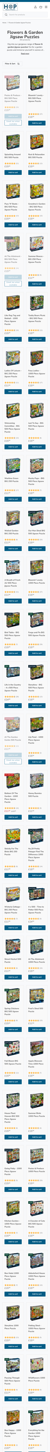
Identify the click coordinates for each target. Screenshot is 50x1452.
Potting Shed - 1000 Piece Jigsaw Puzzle (36, 1328)
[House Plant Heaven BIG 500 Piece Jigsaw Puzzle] (13, 1100)
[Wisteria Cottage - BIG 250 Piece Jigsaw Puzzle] (13, 894)
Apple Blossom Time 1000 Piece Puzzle (35, 1064)
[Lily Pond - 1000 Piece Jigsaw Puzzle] (37, 724)
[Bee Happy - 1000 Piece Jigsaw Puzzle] (13, 1417)
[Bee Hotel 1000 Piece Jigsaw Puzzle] (13, 1260)
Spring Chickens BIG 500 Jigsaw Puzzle (11, 1011)
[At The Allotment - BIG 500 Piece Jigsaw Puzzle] (13, 243)
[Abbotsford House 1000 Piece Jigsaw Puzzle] (37, 1260)
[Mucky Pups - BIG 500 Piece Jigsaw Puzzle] (37, 465)
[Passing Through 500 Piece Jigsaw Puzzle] (13, 1365)
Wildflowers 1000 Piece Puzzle (36, 1379)
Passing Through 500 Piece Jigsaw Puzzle (12, 1381)
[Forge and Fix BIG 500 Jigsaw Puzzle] (37, 620)
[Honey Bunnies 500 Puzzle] (37, 780)
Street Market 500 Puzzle (12, 960)
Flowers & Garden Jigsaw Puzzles (20, 22)
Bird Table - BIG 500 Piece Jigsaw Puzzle (12, 635)
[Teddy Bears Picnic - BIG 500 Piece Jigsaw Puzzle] (37, 303)
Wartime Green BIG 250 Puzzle (11, 480)
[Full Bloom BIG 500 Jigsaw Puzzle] (13, 1048)
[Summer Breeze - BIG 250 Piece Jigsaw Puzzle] (37, 243)
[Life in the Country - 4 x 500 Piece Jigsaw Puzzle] (13, 672)
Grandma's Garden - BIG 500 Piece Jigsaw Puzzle (36, 207)
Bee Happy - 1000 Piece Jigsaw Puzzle (12, 1433)
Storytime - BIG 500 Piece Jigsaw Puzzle (36, 687)
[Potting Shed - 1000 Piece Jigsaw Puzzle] (37, 1313)
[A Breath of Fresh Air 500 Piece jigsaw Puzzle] (13, 567)
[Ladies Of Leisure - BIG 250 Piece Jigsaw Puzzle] (13, 358)
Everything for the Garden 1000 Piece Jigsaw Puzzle (36, 1434)
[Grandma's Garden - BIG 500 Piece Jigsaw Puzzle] (37, 191)
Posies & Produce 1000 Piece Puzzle (36, 1170)
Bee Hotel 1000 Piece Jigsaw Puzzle (11, 1276)
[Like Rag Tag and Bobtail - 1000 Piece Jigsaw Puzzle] (13, 303)
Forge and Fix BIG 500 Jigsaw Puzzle (36, 634)
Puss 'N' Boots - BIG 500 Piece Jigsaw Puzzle (11, 207)
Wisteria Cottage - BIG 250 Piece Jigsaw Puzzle (12, 909)
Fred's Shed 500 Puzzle (35, 1010)
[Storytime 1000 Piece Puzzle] (13, 1313)
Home (4, 22)
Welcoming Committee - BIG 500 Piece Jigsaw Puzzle (12, 427)
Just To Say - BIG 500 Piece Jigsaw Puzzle (36, 426)
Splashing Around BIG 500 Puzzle (12, 156)
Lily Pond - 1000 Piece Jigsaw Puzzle (35, 740)
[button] (13, 122)
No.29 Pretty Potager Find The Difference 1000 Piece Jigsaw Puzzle (36, 854)
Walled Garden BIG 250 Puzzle (11, 532)
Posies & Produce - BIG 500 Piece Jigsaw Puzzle (12, 98)
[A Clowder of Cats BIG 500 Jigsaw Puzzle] (37, 1208)
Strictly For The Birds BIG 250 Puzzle (11, 851)
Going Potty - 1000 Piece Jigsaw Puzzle (13, 1171)
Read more (25, 53)
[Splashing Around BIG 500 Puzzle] (13, 142)
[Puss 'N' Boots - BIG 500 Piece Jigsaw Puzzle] (13, 191)
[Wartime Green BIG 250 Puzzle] (13, 465)
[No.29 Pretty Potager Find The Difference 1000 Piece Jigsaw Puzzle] (37, 836)
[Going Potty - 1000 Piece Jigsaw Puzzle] (13, 1156)
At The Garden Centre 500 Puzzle (12, 738)
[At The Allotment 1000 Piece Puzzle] (37, 946)
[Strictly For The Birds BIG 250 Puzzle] (13, 836)
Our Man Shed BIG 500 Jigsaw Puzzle (36, 532)
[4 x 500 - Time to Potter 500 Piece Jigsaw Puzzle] (37, 894)
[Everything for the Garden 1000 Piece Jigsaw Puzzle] (37, 1417)
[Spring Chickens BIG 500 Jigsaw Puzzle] (13, 996)
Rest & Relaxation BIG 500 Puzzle (36, 156)
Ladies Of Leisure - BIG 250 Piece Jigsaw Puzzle (13, 373)
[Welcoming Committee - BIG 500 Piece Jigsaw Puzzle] (13, 410)
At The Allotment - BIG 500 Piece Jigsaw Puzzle (12, 259)
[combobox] (25, 14)
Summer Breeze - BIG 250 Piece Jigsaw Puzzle (36, 259)
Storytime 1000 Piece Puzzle (11, 1327)
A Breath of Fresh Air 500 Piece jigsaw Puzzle (12, 583)
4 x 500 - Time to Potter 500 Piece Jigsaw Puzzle (36, 909)
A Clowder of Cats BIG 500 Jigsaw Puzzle (36, 1224)
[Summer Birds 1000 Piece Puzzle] (37, 1100)
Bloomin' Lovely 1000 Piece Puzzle (36, 581)
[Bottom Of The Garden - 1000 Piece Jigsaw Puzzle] (13, 780)
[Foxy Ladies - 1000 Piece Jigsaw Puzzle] (37, 358)
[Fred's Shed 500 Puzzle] (37, 996)
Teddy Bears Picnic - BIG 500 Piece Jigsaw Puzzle (36, 318)
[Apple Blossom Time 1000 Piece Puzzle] (37, 1048)
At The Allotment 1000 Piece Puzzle (36, 960)
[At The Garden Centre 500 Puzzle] (13, 724)
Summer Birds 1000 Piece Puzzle (36, 1115)
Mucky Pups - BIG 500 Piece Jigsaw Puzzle (36, 481)
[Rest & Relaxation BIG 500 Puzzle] (37, 142)
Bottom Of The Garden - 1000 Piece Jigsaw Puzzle (11, 797)
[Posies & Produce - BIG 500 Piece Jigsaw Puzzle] (13, 82)
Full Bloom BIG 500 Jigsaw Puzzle (12, 1062)
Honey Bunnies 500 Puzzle (35, 795)
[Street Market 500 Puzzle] (13, 946)
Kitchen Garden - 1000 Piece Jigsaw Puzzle (12, 1224)
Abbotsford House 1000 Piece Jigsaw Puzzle (36, 1276)
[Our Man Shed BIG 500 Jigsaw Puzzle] (37, 518)
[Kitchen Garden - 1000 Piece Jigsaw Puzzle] (13, 1208)
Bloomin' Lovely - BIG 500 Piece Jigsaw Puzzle (36, 98)
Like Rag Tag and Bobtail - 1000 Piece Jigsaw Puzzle (12, 320)
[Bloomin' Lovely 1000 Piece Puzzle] (37, 567)
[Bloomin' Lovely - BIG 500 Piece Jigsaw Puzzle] (37, 82)
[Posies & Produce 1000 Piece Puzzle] (37, 1156)
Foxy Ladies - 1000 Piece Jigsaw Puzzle (36, 373)
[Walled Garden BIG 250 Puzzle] (13, 518)
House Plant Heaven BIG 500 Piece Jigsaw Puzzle (11, 1117)
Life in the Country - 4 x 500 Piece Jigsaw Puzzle (12, 687)
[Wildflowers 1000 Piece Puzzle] (37, 1365)
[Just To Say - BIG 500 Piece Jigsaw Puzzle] (37, 410)
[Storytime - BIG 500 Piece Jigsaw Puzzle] (37, 672)
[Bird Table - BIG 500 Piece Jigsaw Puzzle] (13, 620)
